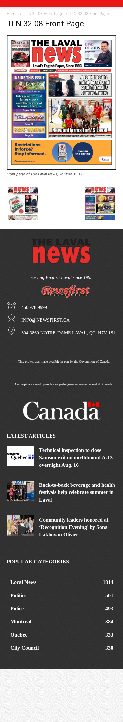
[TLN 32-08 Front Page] (61, 168)
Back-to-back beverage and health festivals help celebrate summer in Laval (77, 492)
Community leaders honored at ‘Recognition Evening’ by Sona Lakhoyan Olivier (73, 527)
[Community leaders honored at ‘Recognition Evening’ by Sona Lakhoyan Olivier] (20, 525)
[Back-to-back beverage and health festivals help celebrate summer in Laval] (20, 491)
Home (12, 13)
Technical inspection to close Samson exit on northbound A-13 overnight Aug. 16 (76, 457)
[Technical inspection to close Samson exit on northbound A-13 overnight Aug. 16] (20, 456)
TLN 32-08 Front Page (43, 13)
